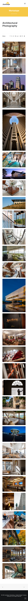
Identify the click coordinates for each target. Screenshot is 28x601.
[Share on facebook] (10, 36)
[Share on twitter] (12, 36)
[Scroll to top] (25, 598)
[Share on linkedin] (17, 36)
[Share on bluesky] (21, 36)
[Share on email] (24, 36)
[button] (25, 3)
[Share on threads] (13, 36)
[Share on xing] (22, 36)
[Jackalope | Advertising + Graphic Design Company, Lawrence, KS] (6, 3)
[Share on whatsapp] (19, 36)
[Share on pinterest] (15, 36)
